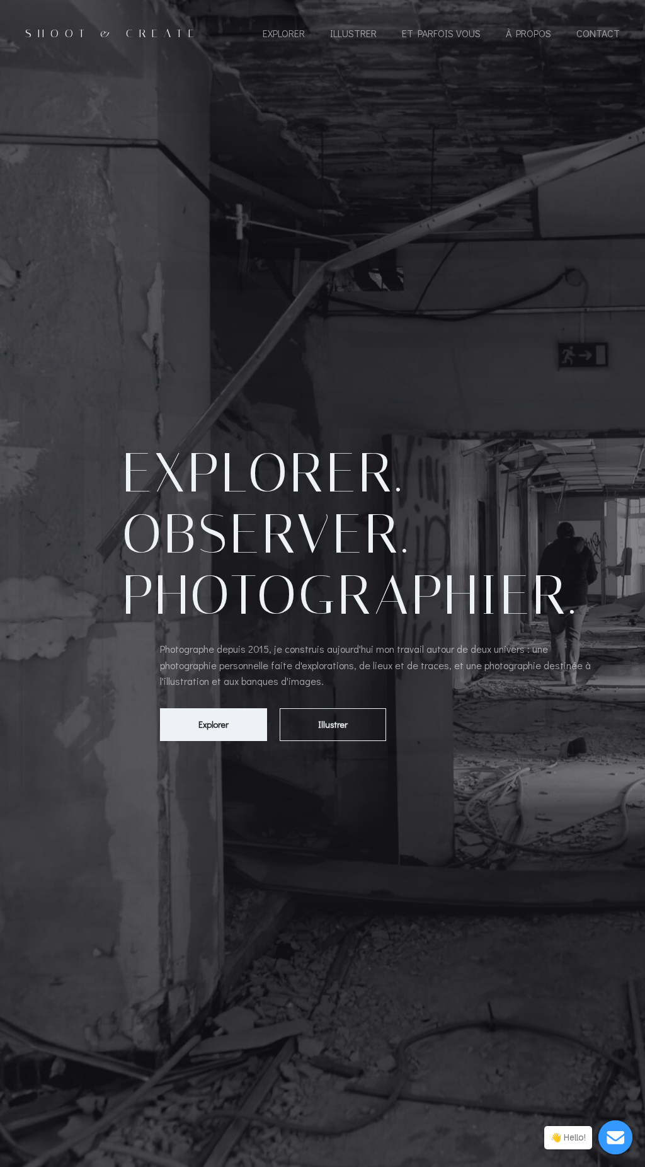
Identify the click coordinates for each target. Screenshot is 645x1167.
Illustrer (353, 33)
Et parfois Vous (441, 33)
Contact (598, 33)
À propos (528, 33)
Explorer (284, 33)
